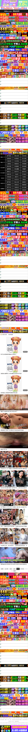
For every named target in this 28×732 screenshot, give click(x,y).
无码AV (2, 178)
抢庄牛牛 (17, 171)
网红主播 (17, 155)
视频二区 (3, 162)
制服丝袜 (17, 163)
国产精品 (9, 155)
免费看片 (3, 188)
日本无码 (24, 155)
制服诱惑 (24, 184)
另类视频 (24, 163)
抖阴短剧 (17, 190)
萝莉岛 (24, 179)
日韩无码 (24, 190)
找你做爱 (24, 166)
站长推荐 (3, 167)
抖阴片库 (3, 183)
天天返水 (24, 174)
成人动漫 (24, 158)
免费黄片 (24, 182)
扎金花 (16, 174)
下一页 (22, 568)
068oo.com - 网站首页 (11, 11)
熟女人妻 (17, 182)
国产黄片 (9, 182)
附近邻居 (9, 166)
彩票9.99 (9, 174)
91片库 (9, 179)
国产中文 (9, 187)
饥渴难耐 (17, 166)
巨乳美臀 (24, 161)
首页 (2, 568)
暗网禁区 (9, 184)
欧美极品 (17, 158)
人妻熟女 (9, 163)
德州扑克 (24, 171)
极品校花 (9, 190)
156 (14, 568)
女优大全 (17, 179)
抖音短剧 (9, 176)
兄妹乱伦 (17, 187)
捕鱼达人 (9, 171)
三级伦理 (9, 161)
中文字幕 (17, 161)
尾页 (14, 570)
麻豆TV (16, 176)
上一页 (6, 568)
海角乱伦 (17, 184)
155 (11, 568)
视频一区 (3, 157)
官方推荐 (3, 172)
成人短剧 (24, 187)
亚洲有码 (9, 158)
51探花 (24, 176)
